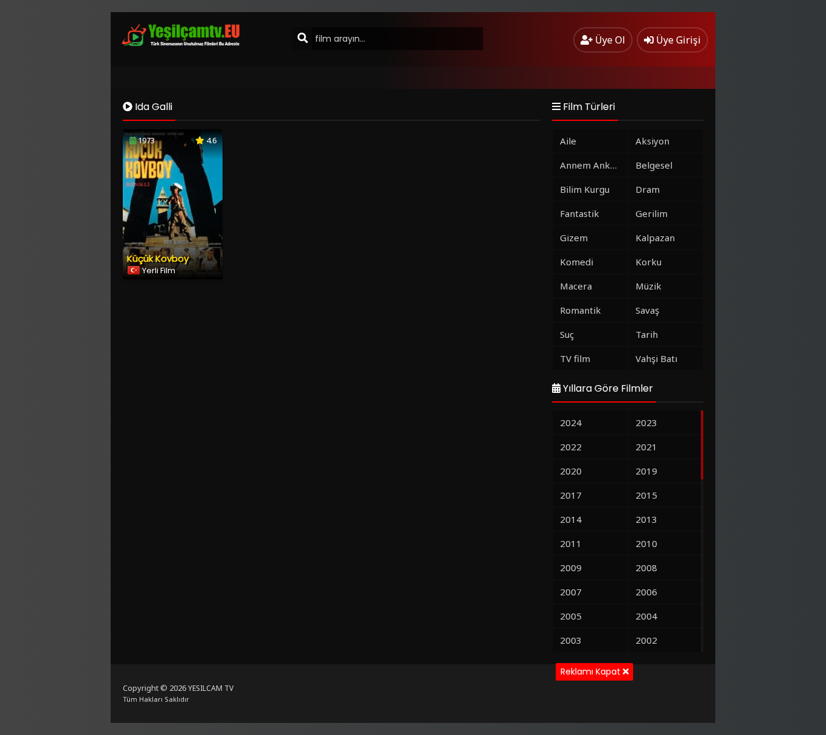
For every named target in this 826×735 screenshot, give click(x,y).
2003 (571, 640)
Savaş (647, 310)
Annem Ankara (592, 165)
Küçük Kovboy (158, 258)
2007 (571, 592)
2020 (571, 471)
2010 (646, 543)
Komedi (576, 262)
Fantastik (579, 213)
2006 (646, 592)
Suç (567, 334)
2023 (646, 422)
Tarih (647, 334)
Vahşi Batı (656, 358)
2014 (571, 519)
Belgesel (654, 165)
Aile (568, 141)
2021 (646, 447)
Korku (649, 262)
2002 (646, 640)
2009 (571, 568)
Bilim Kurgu (585, 189)
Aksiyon (652, 141)
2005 (571, 616)
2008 (646, 568)
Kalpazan (655, 238)
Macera (576, 286)
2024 (571, 422)
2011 (571, 543)
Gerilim (652, 213)
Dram (648, 189)
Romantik (580, 310)
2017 (571, 495)
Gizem (574, 238)
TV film (575, 358)
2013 (646, 519)
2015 (646, 495)
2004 (646, 616)
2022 (571, 447)
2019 (646, 471)
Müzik (649, 286)
